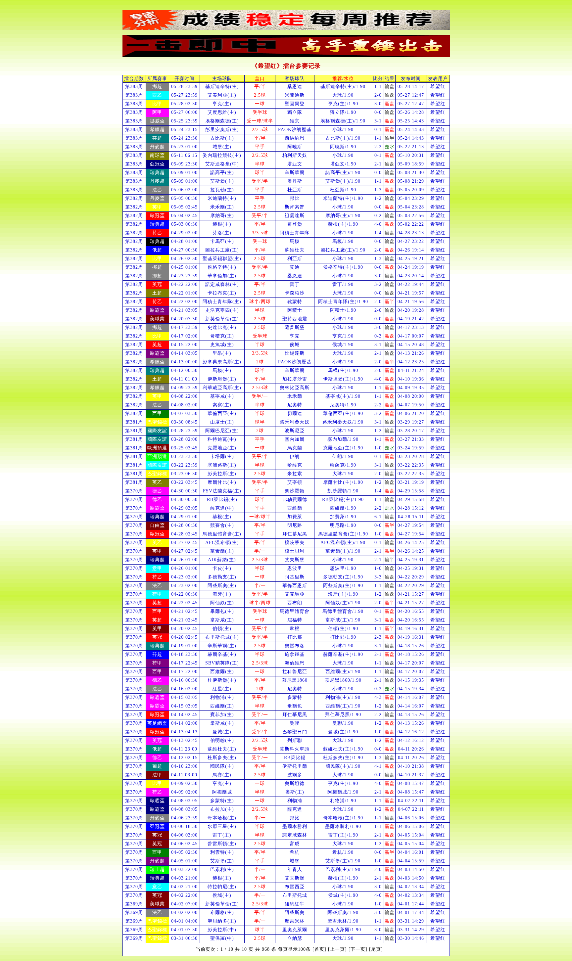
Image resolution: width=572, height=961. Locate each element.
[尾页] (376, 949)
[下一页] (358, 949)
